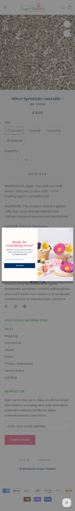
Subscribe (19, 265)
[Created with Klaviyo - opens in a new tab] (37, 282)
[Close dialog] (70, 230)
